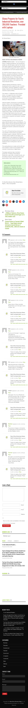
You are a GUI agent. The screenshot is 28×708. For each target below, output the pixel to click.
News (4, 661)
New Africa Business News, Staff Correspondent (12, 32)
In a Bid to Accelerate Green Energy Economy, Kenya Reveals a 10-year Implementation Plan (13, 634)
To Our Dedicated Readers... (9, 545)
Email (22, 509)
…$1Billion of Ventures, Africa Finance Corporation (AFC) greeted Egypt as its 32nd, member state (15, 214)
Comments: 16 (14, 33)
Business (5, 642)
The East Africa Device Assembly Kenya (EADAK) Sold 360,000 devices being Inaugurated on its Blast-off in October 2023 (13, 564)
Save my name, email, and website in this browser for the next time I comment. (14, 522)
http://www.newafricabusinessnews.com (19, 264)
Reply (24, 240)
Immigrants (5, 656)
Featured (5, 650)
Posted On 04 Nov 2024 (7, 546)
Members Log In (6, 536)
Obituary (5, 663)
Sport (4, 666)
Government (6, 653)
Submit (4, 693)
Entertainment (6, 648)
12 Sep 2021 (11, 30)
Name (22, 505)
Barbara (10, 424)
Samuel (10, 452)
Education (5, 645)
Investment (5, 658)
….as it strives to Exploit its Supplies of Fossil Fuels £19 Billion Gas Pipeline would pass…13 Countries (13, 629)
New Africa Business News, (16, 701)
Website (23, 514)
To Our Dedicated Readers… (8, 12)
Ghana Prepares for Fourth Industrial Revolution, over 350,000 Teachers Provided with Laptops (13, 23)
